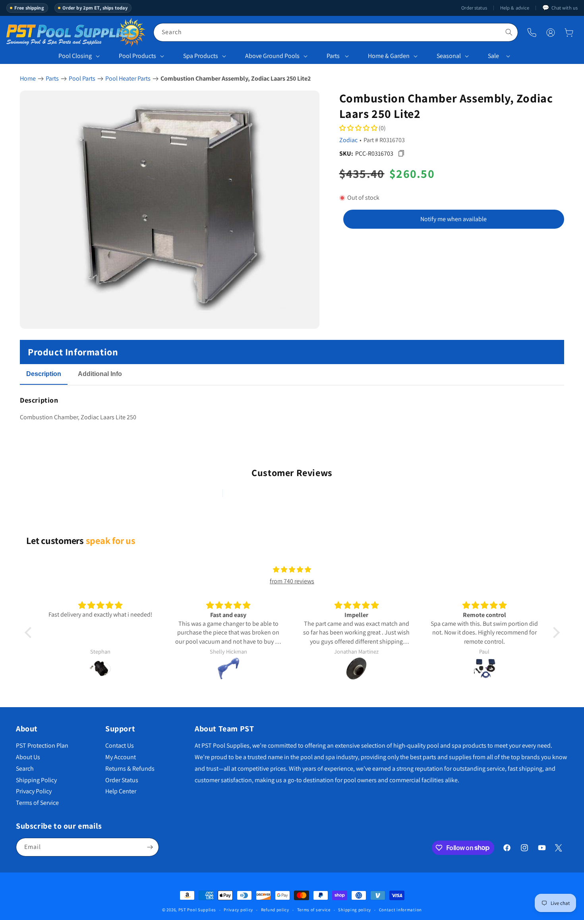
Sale (493, 56)
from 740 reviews (292, 581)
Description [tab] (43, 373)
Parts (333, 56)
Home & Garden (389, 56)
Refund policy (275, 909)
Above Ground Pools (272, 56)
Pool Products (137, 56)
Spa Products (200, 56)
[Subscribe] (150, 847)
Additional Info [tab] (100, 373)
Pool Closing (75, 56)
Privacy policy (238, 909)
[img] (292, 570)
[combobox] (336, 32)
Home (28, 78)
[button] (569, 32)
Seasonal (449, 56)
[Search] (509, 32)
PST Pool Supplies (197, 909)
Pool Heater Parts (128, 78)
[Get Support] (532, 32)
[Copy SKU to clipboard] (401, 153)
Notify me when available (453, 219)
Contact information (400, 909)
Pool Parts (82, 78)
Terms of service (314, 909)
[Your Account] (550, 32)
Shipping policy (354, 909)
